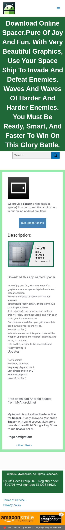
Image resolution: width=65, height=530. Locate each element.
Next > (28, 445)
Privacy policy (12, 505)
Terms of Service (14, 500)
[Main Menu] (58, 8)
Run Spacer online (32, 222)
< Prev (19, 445)
